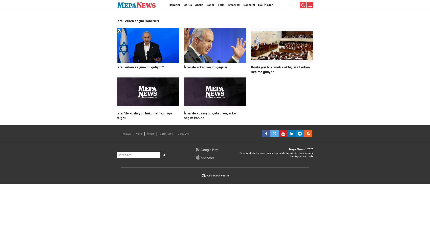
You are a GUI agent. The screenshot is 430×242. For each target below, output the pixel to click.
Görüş (188, 5)
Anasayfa (126, 133)
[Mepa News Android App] (206, 149)
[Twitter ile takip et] (274, 133)
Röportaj (249, 5)
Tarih (221, 5)
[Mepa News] (136, 4)
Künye (139, 133)
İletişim (151, 133)
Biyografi (234, 5)
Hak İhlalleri (265, 5)
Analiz (199, 5)
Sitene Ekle (183, 133)
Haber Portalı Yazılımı (217, 175)
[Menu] (310, 5)
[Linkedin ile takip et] (291, 133)
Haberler (174, 5)
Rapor (210, 5)
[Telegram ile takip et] (300, 133)
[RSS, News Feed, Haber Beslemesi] (308, 133)
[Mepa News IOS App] (206, 157)
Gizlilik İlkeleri (166, 133)
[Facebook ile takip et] (266, 133)
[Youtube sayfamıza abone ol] (283, 133)
